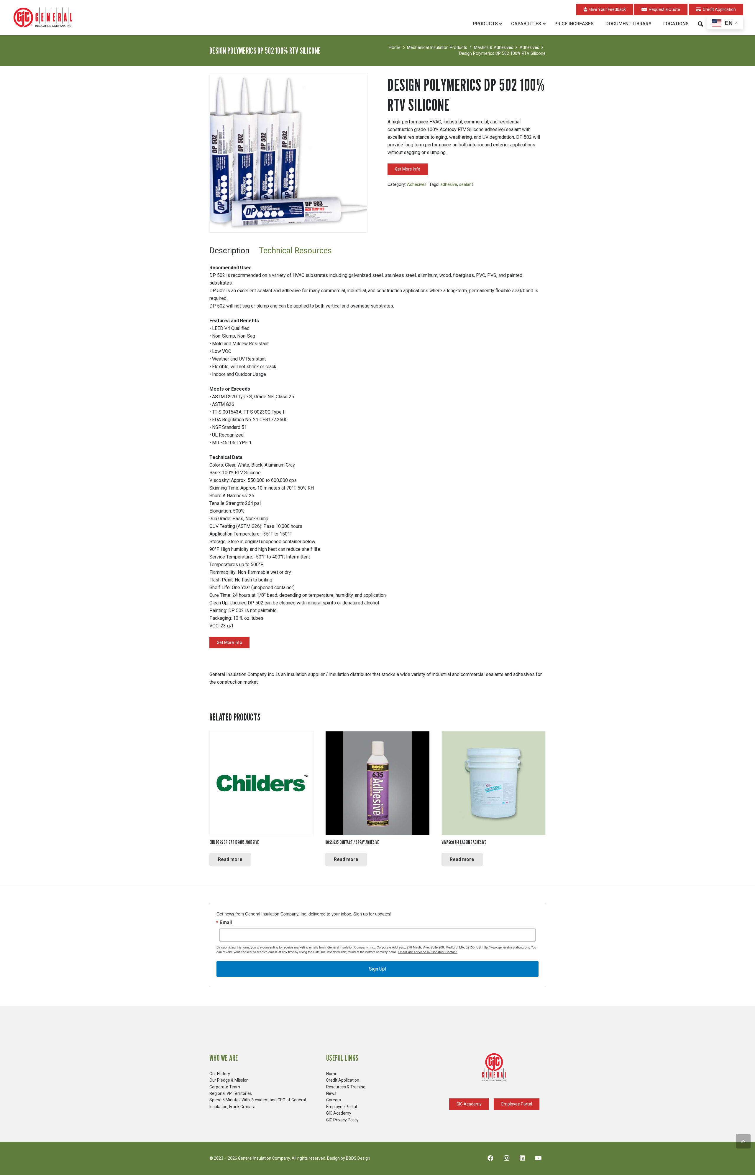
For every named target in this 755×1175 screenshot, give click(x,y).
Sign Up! (377, 969)
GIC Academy (338, 1113)
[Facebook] (490, 1158)
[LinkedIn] (522, 1158)
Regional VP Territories (230, 1093)
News (331, 1093)
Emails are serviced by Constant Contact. (427, 951)
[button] (700, 24)
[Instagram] (506, 1158)
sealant (466, 184)
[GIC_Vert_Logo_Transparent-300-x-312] (494, 1067)
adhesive (448, 184)
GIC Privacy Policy (342, 1120)
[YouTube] (538, 1158)
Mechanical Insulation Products (437, 47)
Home (395, 47)
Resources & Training (345, 1087)
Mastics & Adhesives (493, 47)
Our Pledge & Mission (229, 1080)
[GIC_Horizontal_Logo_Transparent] (44, 17)
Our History (219, 1073)
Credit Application (342, 1080)
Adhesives (529, 47)
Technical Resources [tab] (295, 250)
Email (225, 922)
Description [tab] (229, 250)
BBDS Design (358, 1158)
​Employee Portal (341, 1106)
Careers (333, 1100)
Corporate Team (224, 1087)
